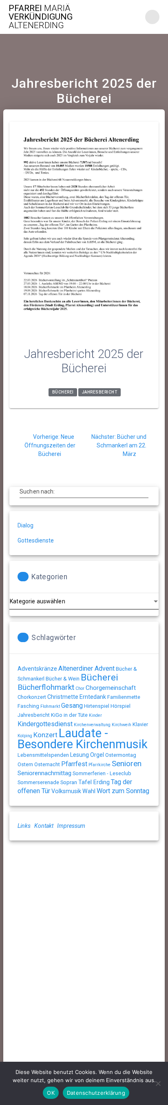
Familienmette (123, 697)
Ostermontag (120, 755)
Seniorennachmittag (44, 773)
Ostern (25, 764)
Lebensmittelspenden (43, 755)
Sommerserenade (38, 782)
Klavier (140, 724)
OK (51, 1092)
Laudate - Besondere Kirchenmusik (83, 738)
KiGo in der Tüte (69, 715)
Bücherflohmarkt (46, 687)
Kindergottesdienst (45, 724)
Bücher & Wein (63, 679)
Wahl (88, 791)
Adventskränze (37, 668)
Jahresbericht (99, 392)
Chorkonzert (32, 697)
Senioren (126, 763)
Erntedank (93, 697)
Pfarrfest (74, 764)
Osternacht (47, 764)
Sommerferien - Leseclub (102, 773)
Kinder (95, 715)
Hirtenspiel (96, 706)
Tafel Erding (94, 782)
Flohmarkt (50, 706)
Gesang (72, 705)
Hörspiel (120, 706)
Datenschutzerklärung (96, 1092)
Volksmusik (66, 791)
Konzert (45, 735)
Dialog (25, 525)
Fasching (28, 706)
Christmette (62, 697)
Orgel (97, 754)
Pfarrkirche (99, 764)
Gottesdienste (36, 540)
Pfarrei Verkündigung (41, 17)
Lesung (79, 754)
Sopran (68, 782)
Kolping (25, 735)
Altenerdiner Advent (86, 668)
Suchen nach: (37, 491)
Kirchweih (121, 724)
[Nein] (158, 1083)
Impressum (71, 826)
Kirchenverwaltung (92, 724)
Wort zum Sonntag (123, 791)
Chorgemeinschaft (111, 687)
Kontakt (43, 826)
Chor (79, 688)
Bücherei (63, 392)
